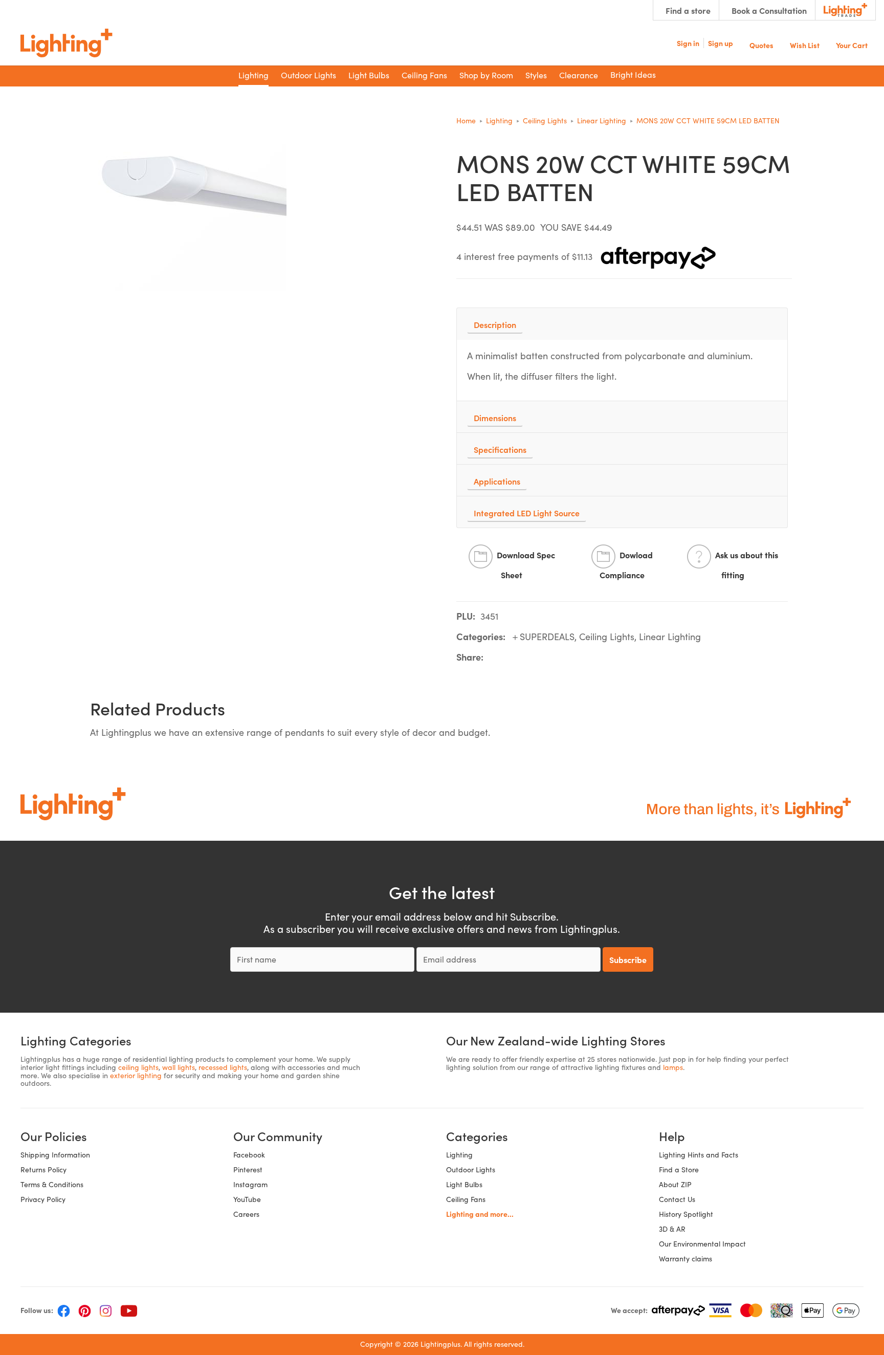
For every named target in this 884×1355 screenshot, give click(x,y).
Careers (246, 1214)
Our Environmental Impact (702, 1244)
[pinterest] (84, 1310)
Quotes (761, 44)
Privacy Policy (42, 1199)
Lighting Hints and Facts (698, 1155)
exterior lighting (136, 1075)
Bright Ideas (633, 74)
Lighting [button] (253, 75)
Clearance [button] (578, 75)
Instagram (250, 1184)
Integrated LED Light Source (527, 512)
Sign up (720, 43)
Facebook (249, 1155)
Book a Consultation (769, 10)
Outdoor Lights (470, 1169)
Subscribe (628, 959)
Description (495, 324)
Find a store (688, 10)
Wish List (805, 44)
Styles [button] (536, 75)
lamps (673, 1067)
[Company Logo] (66, 43)
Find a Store (679, 1169)
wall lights (178, 1067)
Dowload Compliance (626, 565)
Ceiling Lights (545, 120)
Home (466, 120)
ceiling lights (138, 1067)
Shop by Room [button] (486, 75)
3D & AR (672, 1229)
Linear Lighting (601, 120)
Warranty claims (685, 1258)
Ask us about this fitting (746, 565)
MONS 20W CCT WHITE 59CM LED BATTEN (708, 120)
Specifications (500, 449)
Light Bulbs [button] (368, 75)
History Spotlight (686, 1214)
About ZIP (675, 1184)
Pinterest (247, 1169)
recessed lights (222, 1067)
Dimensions (495, 417)
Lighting (499, 120)
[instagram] (105, 1310)
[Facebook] (63, 1310)
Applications (497, 481)
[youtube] (129, 1310)
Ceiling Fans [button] (424, 75)
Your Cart (852, 44)
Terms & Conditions (51, 1184)
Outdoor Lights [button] (308, 75)
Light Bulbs (464, 1184)
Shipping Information (55, 1155)
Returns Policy (43, 1169)
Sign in (688, 43)
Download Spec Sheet (526, 565)
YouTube (247, 1199)
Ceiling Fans (465, 1199)
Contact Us (677, 1199)
